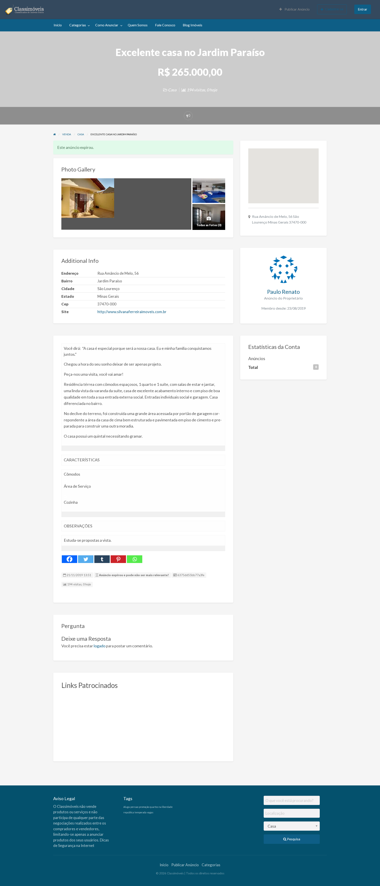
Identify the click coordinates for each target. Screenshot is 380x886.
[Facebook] (69, 559)
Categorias (77, 25)
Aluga (126, 806)
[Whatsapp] (134, 559)
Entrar (362, 9)
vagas (150, 812)
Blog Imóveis (192, 25)
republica (128, 812)
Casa (172, 89)
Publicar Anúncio (297, 9)
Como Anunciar (106, 25)
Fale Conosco (165, 25)
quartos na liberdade (161, 806)
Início (58, 25)
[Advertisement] (143, 723)
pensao (134, 806)
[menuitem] (294, 9)
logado (99, 645)
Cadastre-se (334, 9)
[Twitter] (85, 559)
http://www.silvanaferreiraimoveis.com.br (131, 311)
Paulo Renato (283, 291)
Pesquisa (293, 839)
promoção (144, 806)
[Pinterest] (118, 559)
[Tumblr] (102, 559)
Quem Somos (138, 25)
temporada (140, 812)
